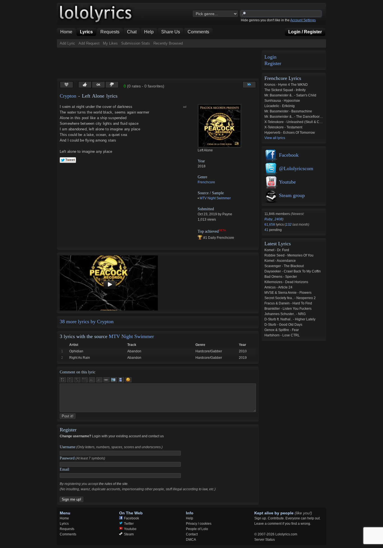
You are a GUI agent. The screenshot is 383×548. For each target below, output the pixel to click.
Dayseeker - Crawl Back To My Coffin (292, 271)
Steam (129, 534)
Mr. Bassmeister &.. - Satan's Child (290, 95)
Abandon (134, 351)
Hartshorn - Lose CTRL (282, 335)
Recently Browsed (168, 43)
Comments (68, 534)
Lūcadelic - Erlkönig (279, 106)
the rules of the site (113, 484)
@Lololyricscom (296, 168)
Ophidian (76, 351)
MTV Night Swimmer (215, 198)
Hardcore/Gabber (208, 351)
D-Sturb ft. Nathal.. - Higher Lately (289, 319)
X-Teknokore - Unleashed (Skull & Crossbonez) (300, 122)
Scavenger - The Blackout (284, 266)
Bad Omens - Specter (280, 277)
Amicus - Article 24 (278, 287)
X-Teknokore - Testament (283, 127)
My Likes (110, 43)
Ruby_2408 (273, 219)
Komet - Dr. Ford (276, 250)
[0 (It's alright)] (98, 84)
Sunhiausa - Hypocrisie (282, 101)
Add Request (89, 43)
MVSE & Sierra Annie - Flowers (288, 293)
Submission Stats (135, 43)
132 (289, 224)
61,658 (270, 224)
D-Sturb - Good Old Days (283, 325)
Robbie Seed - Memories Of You (288, 255)
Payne (227, 214)
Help (189, 518)
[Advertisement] (159, 63)
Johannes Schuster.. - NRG (285, 314)
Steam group (292, 195)
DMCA (191, 540)
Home (64, 518)
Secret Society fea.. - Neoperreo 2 (290, 298)
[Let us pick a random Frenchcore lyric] (249, 84)
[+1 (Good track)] (85, 84)
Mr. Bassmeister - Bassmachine (288, 111)
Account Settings (303, 20)
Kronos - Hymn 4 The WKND (286, 85)
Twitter (129, 524)
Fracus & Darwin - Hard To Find (288, 303)
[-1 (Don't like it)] (112, 84)
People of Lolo (197, 529)
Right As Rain (79, 358)
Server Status (264, 540)
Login (270, 57)
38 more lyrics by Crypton (87, 321)
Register (272, 63)
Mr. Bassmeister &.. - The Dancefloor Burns (296, 117)
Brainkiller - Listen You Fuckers (288, 309)
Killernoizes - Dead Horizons (286, 282)
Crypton (68, 96)
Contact (192, 534)
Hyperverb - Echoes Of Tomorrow (289, 133)
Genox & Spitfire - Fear (281, 330)
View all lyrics (274, 138)
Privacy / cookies (198, 524)
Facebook (289, 155)
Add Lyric (67, 43)
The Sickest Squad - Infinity (285, 90)
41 (266, 230)
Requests (67, 529)
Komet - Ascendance (280, 261)
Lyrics (64, 524)
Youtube (287, 182)
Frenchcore (206, 182)
